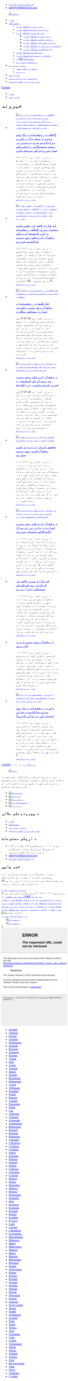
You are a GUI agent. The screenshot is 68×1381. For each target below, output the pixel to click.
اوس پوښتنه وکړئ (13, 890)
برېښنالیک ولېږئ (14, 915)
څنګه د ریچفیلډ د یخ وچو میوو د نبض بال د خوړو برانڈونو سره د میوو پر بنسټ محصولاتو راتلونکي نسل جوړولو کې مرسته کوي (36, 142)
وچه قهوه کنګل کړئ (30, 52)
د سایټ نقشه (14, 896)
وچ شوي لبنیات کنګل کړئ (33, 55)
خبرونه (14, 75)
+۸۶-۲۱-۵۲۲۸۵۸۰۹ (21, 4)
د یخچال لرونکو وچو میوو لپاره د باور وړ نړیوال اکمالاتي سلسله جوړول (36, 527)
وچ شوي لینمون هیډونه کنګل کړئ (25, 909)
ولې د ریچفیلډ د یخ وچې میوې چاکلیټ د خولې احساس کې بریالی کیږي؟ (35, 712)
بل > (33, 764)
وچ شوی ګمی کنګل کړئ (38, 39)
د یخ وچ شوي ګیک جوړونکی (20, 899)
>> (28, 764)
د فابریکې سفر (26, 68)
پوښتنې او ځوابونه (23, 78)
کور (11, 19)
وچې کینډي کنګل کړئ (30, 32)
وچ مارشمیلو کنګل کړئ (39, 42)
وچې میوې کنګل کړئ (30, 26)
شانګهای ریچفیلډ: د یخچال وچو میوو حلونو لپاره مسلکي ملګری (34, 307)
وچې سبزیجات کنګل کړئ (32, 29)
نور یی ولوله (26, 199)
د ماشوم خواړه (26, 62)
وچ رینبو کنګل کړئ (37, 36)
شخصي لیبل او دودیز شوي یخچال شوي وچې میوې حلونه (35, 451)
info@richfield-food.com (23, 7)
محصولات (14, 23)
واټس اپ (14, 919)
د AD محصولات (25, 58)
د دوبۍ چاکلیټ (50, 899)
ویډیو (20, 71)
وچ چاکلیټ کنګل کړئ (38, 49)
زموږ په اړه (17, 65)
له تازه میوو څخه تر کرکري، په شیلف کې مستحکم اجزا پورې (33, 585)
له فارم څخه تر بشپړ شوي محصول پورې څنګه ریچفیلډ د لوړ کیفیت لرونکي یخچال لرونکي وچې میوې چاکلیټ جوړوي (37, 233)
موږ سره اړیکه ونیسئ (24, 81)
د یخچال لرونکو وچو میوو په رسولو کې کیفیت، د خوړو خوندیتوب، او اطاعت (37, 381)
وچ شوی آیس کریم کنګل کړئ (42, 45)
